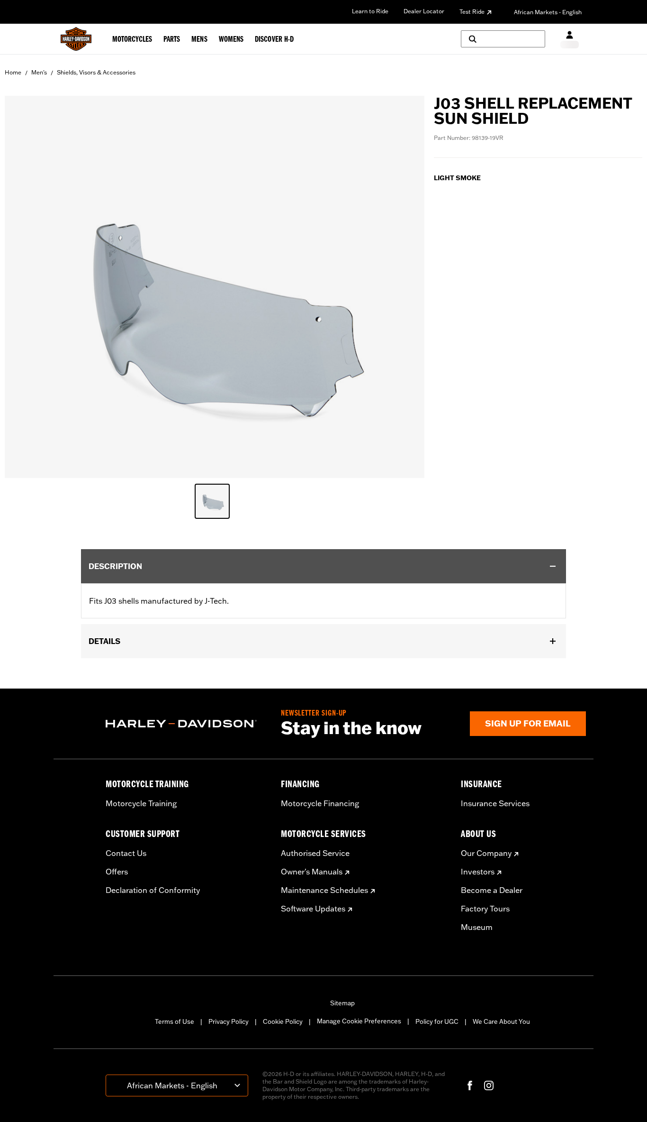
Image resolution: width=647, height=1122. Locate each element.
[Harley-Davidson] (186, 723)
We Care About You (501, 1021)
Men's (39, 72)
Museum (477, 927)
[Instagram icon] (488, 1085)
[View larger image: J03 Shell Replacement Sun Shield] (214, 285)
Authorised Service (315, 853)
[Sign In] (569, 39)
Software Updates (313, 908)
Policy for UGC (436, 1021)
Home (13, 72)
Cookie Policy (283, 1021)
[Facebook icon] (470, 1085)
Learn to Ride (370, 11)
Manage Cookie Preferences (359, 1021)
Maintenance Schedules (324, 890)
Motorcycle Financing (320, 803)
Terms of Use (174, 1021)
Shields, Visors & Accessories (96, 72)
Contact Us (126, 853)
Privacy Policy (228, 1021)
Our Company (486, 853)
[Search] (503, 38)
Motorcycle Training (141, 803)
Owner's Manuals (311, 871)
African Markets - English (548, 12)
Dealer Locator (424, 11)
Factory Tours (485, 908)
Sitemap (342, 1003)
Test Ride (472, 11)
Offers (117, 871)
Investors (477, 871)
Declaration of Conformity (153, 890)
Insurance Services (495, 803)
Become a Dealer (491, 890)
